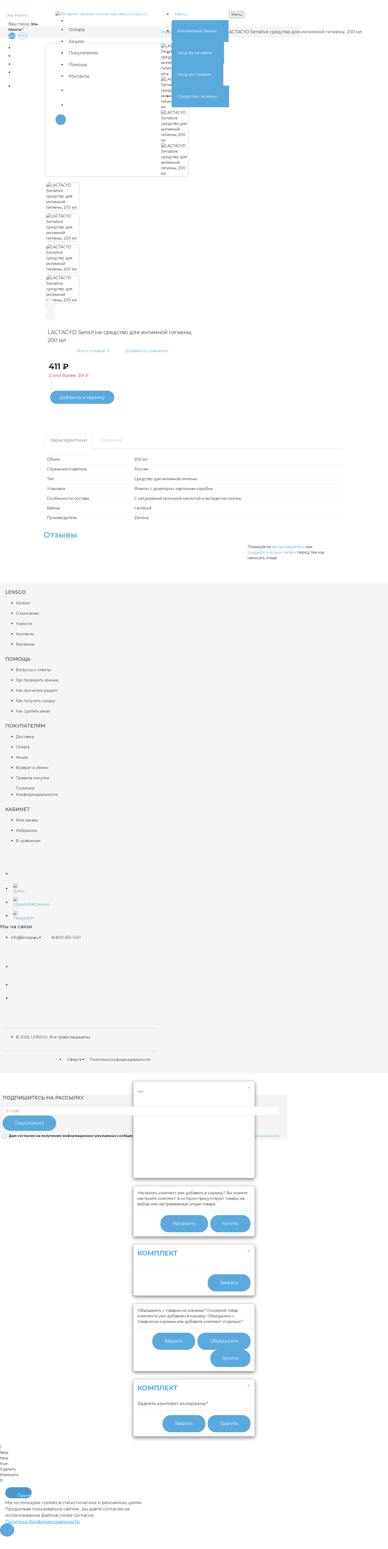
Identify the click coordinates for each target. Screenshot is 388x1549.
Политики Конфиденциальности (42, 1521)
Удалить (229, 1423)
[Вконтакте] (17, 870)
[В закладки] (41, 414)
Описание (110, 440)
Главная (169, 31)
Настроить (184, 1223)
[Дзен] (17, 888)
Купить (230, 1223)
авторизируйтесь (288, 546)
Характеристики (68, 440)
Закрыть (229, 1282)
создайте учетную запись (272, 552)
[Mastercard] (21, 962)
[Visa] (21, 998)
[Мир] (21, 985)
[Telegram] (17, 915)
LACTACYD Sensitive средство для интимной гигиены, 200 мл (294, 31)
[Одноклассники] (17, 901)
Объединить (224, 1340)
